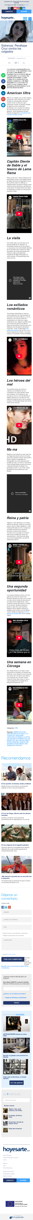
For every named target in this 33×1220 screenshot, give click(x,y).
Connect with (5, 903)
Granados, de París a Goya (15, 1116)
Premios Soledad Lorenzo (10, 1157)
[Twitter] (6, 907)
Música (5, 1163)
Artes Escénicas (7, 1168)
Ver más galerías (16, 1083)
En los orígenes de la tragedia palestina (15, 845)
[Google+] (9, 907)
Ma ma (21, 740)
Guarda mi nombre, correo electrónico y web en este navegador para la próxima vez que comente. (15, 934)
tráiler (22, 742)
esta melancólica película (18, 329)
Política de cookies (8, 1171)
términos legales (12, 954)
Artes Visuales (7, 1155)
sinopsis (15, 742)
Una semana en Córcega (17, 744)
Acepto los (9, 954)
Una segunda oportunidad (18, 743)
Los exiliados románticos (17, 739)
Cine (16, 728)
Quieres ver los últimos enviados (14, 994)
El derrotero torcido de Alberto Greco (16, 1122)
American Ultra (20, 732)
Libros (5, 1160)
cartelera (11, 737)
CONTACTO (9, 11)
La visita (26, 737)
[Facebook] (2, 907)
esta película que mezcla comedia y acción (18, 113)
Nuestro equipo (7, 1176)
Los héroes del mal (18, 739)
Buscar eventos (9, 1105)
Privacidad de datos (9, 1174)
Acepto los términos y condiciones (15, 997)
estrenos (19, 737)
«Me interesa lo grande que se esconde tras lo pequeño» (16, 877)
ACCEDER (24, 11)
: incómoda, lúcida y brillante (16, 784)
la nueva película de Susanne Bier (18, 612)
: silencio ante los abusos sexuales (16, 814)
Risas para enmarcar (15, 1128)
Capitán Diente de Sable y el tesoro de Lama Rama (17, 734)
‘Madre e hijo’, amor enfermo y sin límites (15, 1109)
